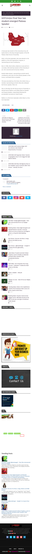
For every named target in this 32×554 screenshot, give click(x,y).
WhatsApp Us (21, 548)
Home (4, 12)
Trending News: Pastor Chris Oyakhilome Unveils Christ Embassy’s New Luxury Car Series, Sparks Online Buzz (19, 288)
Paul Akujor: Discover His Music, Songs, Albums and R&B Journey (18, 239)
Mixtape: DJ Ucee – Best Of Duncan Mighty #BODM (19, 280)
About (15, 548)
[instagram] (18, 1)
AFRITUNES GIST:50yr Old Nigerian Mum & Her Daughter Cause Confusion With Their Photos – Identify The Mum (19, 165)
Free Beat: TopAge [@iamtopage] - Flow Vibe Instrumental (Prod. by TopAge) (18, 221)
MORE (22, 435)
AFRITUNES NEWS (9, 12)
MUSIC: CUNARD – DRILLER (15, 272)
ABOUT (5, 433)
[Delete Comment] (17, 184)
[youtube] (21, 197)
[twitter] (15, 1)
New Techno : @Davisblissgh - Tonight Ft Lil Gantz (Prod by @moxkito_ (19, 246)
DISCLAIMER (17, 433)
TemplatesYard (14, 551)
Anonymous (5, 27)
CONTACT (10, 433)
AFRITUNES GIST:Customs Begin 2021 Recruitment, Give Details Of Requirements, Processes (17, 148)
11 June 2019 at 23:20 (12, 184)
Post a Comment (7, 186)
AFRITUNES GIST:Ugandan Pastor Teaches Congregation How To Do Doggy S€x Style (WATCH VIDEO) (19, 156)
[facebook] (12, 1)
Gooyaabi (28, 551)
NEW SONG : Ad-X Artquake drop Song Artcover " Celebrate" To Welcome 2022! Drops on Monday (18, 265)
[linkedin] (24, 537)
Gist (12, 105)
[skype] (20, 1)
